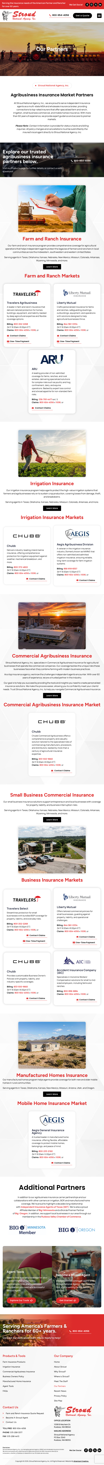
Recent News (60, 1391)
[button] (99, 15)
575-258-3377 (16, 1432)
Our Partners (60, 1386)
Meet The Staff (61, 1381)
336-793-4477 (45, 399)
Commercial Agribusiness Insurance (19, 1371)
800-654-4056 (22, 330)
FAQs (5, 1391)
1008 (33, 330)
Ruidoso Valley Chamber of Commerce (61, 1216)
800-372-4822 (21, 567)
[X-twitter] (96, 4)
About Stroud (60, 1367)
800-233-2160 (46, 1151)
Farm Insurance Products (14, 1362)
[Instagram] (91, 4)
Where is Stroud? (62, 1376)
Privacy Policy (60, 1396)
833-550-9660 (46, 758)
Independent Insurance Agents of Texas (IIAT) (45, 1206)
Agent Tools (8, 1386)
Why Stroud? (60, 1371)
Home (57, 1362)
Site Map (58, 1401)
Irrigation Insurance (11, 1367)
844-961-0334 (70, 324)
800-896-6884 (71, 991)
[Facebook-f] (87, 4)
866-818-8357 (70, 568)
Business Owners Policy (13, 1376)
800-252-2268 (21, 324)
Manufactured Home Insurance (17, 1381)
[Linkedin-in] (100, 4)
